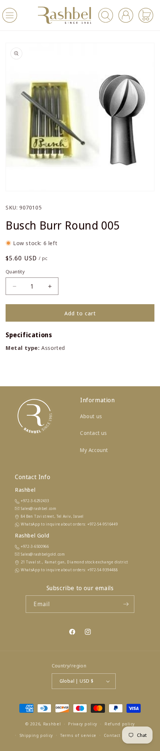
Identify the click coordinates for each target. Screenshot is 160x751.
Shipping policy (36, 735)
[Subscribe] (126, 604)
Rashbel (52, 723)
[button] (9, 15)
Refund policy (120, 723)
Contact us (93, 432)
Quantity (15, 271)
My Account (94, 449)
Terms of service (78, 735)
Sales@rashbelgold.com (43, 554)
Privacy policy (82, 723)
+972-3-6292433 (35, 500)
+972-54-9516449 (102, 524)
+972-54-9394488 (102, 569)
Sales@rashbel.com (39, 508)
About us (91, 416)
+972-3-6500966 (35, 546)
